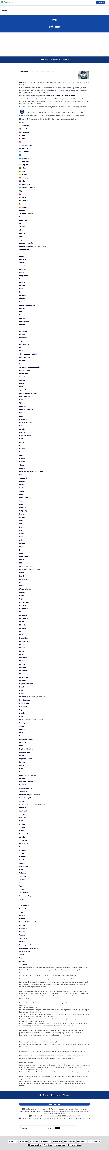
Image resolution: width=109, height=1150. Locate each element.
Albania (22, 227)
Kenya (21, 560)
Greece (21, 475)
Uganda (22, 915)
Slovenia (22, 830)
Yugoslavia (23, 958)
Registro (24, 1141)
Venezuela (23, 938)
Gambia (22, 458)
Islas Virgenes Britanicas (28, 945)
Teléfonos (14, 1141)
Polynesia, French (25, 759)
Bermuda (22, 295)
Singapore (22, 824)
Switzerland (23, 866)
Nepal (21, 693)
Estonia (22, 429)
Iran (20, 527)
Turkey (21, 902)
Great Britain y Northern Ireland (31, 471)
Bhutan (22, 298)
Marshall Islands (25, 641)
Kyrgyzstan (23, 579)
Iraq (20, 530)
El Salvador (23, 419)
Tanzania (22, 876)
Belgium (22, 285)
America (51, 96)
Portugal (22, 762)
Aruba (21, 256)
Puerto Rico (23, 765)
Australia (22, 259)
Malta (21, 635)
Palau (21, 733)
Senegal (22, 814)
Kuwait (21, 576)
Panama (22, 217)
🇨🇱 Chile (22, 139)
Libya (21, 599)
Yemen (21, 955)
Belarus (22, 282)
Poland (21, 755)
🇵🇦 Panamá (23, 135)
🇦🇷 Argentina (24, 125)
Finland (22, 449)
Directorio (56, 59)
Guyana (22, 501)
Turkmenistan (24, 906)
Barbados (22, 279)
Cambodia (22, 328)
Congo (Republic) (25, 370)
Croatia (21, 383)
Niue (21, 716)
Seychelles (23, 817)
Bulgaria (22, 318)
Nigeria (22, 713)
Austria (21, 263)
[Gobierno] (106, 2)
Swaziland (22, 860)
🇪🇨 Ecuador (23, 174)
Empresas (82, 1141)
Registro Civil (95, 1141)
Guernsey (22, 491)
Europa (57, 96)
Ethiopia (22, 432)
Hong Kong (23, 511)
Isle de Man (23, 638)
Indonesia (22, 524)
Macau (21, 612)
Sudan (21, 853)
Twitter (52, 1128)
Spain (21, 847)
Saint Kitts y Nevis (25, 788)
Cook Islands (23, 374)
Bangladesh (23, 276)
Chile (21, 351)
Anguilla (22, 240)
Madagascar (23, 618)
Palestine (22, 736)
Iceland (22, 517)
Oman (21, 726)
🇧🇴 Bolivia (22, 168)
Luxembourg (23, 609)
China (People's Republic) (28, 354)
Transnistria (23, 893)
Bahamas (22, 269)
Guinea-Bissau (24, 498)
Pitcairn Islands (24, 752)
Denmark (22, 400)
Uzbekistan (23, 928)
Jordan (21, 553)
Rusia (21, 775)
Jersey (21, 550)
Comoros (22, 364)
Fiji (20, 445)
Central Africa (24, 344)
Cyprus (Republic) (25, 390)
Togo (21, 886)
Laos (21, 582)
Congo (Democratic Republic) (29, 367)
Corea (21, 566)
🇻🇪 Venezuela (24, 132)
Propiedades (70, 1141)
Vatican (22, 935)
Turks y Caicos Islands (27, 909)
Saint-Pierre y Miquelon (27, 798)
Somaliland (23, 840)
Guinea (21, 494)
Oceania (72, 96)
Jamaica (22, 543)
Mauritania (23, 644)
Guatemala (23, 488)
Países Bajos (23, 697)
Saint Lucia (23, 791)
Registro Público (35, 1145)
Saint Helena (23, 785)
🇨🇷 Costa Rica (24, 129)
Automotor (46, 1141)
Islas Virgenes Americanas (28, 948)
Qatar (21, 768)
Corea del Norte (25, 569)
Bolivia (21, 302)
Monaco (22, 664)
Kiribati (21, 563)
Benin (21, 292)
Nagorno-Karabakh (26, 684)
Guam (21, 484)
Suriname (22, 857)
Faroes (21, 442)
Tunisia (21, 899)
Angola (21, 236)
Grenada (22, 481)
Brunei (21, 315)
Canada (22, 334)
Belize (21, 289)
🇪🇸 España (23, 207)
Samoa (21, 801)
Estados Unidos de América (29, 922)
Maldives (22, 628)
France (21, 452)
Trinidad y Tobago (25, 896)
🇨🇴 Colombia (23, 148)
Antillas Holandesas (26, 246)
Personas (34, 1141)
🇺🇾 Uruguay (23, 165)
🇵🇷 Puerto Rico (24, 184)
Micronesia (23, 658)
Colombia (22, 360)
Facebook (25, 1128)
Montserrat (23, 671)
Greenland (23, 478)
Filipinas (22, 749)
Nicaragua (23, 706)
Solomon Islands (25, 834)
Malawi (21, 622)
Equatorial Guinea (25, 422)
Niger (21, 710)
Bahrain (22, 272)
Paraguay (22, 742)
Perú (21, 746)
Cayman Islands (25, 341)
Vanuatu (22, 932)
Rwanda (22, 778)
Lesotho (22, 592)
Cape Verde (23, 338)
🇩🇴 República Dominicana (28, 187)
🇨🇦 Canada (23, 204)
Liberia (21, 596)
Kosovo (21, 573)
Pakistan (22, 729)
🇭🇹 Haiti (22, 194)
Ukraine (22, 919)
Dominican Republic (26, 409)
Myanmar (22, 680)
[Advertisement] (54, 44)
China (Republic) (25, 357)
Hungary (22, 514)
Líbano (21, 589)
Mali (20, 631)
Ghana (21, 465)
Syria (21, 870)
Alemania (22, 214)
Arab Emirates (24, 249)
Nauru (21, 690)
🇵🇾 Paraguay (23, 178)
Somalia (22, 837)
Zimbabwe (23, 964)
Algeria (21, 230)
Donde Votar (60, 1145)
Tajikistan (22, 873)
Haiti (21, 504)
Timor (21, 883)
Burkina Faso (24, 321)
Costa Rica (23, 377)
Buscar (101, 2)
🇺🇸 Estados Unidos (25, 145)
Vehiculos (58, 1141)
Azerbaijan (23, 266)
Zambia (22, 961)
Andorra (22, 233)
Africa (66, 96)
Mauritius (22, 648)
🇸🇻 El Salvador (24, 161)
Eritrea (21, 426)
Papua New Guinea (26, 739)
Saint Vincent (24, 795)
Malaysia (22, 625)
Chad (21, 347)
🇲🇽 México (22, 122)
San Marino (23, 808)
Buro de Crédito (75, 1145)
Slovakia (22, 827)
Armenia (22, 253)
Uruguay (22, 925)
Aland (21, 223)
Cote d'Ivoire (23, 380)
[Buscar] (98, 2)
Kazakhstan (23, 556)
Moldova (22, 661)
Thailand (22, 879)
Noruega (22, 723)
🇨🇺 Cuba (22, 181)
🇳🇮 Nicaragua (24, 158)
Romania (22, 772)
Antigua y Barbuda (26, 243)
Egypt (21, 416)
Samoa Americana (25, 804)
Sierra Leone (23, 821)
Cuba (21, 387)
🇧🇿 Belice (22, 197)
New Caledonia (24, 700)
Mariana (22, 720)
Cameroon (23, 331)
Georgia (22, 462)
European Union (25, 436)
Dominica (22, 406)
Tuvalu (21, 912)
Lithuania (22, 605)
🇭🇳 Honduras (23, 155)
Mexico (21, 654)
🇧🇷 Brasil (22, 171)
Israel (21, 537)
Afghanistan (23, 220)
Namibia (22, 687)
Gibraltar (22, 468)
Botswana (22, 308)
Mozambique (24, 677)
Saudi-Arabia (23, 811)
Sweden (22, 863)
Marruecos (23, 674)
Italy (21, 540)
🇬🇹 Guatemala (24, 152)
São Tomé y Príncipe (26, 782)
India (21, 520)
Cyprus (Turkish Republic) (28, 393)
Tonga (21, 889)
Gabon (21, 455)
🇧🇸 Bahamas (23, 201)
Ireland (21, 533)
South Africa (23, 844)
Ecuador (22, 413)
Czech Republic (24, 396)
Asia (62, 96)
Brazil (21, 312)
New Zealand (24, 703)
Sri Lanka (22, 850)
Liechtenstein (24, 602)
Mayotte (22, 651)
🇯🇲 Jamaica (23, 191)
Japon (21, 547)
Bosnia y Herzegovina (27, 305)
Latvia (21, 586)
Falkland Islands (25, 439)
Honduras (22, 507)
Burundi (22, 325)
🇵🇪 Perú (22, 142)
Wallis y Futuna (24, 951)
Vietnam (22, 941)
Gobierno (8, 2)
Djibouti (22, 403)
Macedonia (23, 615)
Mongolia (22, 667)
